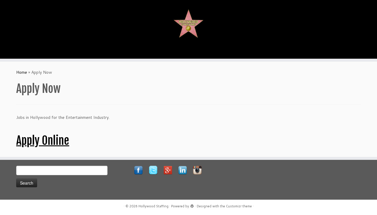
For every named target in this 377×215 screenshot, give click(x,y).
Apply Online (42, 140)
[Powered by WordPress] (192, 205)
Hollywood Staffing (153, 206)
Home (21, 72)
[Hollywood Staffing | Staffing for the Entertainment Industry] (188, 23)
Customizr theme (239, 206)
